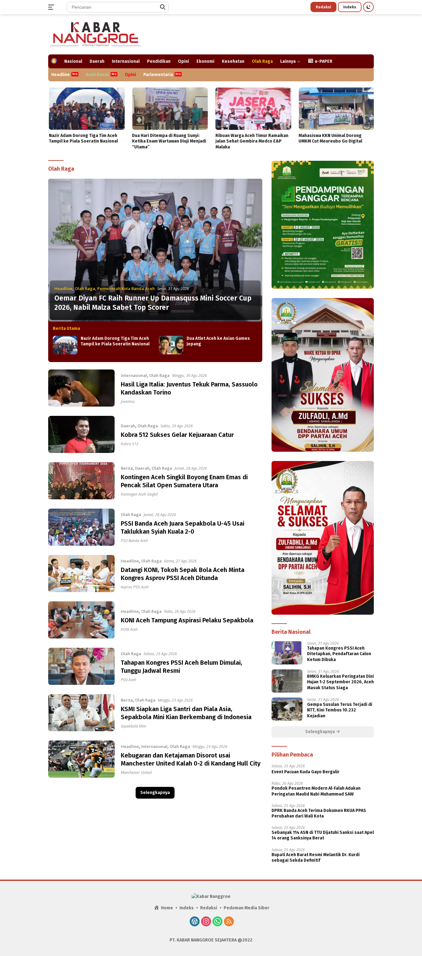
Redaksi (323, 7)
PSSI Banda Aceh (134, 540)
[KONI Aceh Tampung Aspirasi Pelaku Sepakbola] (81, 619)
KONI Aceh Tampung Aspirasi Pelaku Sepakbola (187, 620)
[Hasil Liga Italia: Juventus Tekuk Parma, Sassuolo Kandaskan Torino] (81, 388)
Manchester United (136, 772)
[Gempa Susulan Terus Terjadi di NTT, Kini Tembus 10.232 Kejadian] (287, 709)
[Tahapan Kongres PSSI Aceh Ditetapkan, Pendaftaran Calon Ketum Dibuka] (287, 652)
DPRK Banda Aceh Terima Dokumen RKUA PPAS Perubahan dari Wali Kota (319, 813)
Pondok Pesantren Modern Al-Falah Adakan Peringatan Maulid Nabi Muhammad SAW (316, 791)
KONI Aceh (129, 629)
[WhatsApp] (217, 922)
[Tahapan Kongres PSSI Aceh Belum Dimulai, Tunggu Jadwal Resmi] (81, 666)
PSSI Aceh (128, 679)
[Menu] (52, 7)
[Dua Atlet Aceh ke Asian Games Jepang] (171, 345)
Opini (183, 61)
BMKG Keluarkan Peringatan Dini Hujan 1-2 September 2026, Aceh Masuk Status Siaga (340, 682)
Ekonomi (205, 61)
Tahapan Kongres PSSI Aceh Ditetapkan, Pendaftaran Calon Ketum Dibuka (339, 654)
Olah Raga (262, 61)
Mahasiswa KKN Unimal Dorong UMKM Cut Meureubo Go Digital (330, 138)
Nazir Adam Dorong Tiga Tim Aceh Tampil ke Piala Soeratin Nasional (82, 138)
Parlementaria (158, 74)
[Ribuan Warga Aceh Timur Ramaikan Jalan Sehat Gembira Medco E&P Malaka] (253, 108)
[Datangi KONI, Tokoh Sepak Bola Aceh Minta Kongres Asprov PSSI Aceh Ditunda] (81, 573)
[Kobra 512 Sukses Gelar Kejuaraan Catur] (81, 434)
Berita (127, 468)
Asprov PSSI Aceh (135, 587)
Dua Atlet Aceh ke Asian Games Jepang (218, 341)
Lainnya (288, 61)
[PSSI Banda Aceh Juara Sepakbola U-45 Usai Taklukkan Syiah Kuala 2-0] (81, 527)
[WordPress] (195, 922)
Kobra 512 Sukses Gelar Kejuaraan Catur (177, 434)
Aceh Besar (97, 74)
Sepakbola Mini (133, 726)
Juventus (128, 401)
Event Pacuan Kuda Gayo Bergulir (306, 772)
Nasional (73, 61)
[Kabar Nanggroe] (96, 34)
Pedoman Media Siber (246, 908)
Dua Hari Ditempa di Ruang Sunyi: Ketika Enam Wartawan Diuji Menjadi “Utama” (169, 141)
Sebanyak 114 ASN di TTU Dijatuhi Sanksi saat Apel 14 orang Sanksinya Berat (323, 835)
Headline (60, 74)
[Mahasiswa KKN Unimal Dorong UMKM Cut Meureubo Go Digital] (336, 108)
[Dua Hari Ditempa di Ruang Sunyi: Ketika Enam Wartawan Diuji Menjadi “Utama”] (170, 108)
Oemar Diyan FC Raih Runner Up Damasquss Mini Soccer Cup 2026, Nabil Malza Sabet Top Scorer (152, 303)
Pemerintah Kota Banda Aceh (126, 288)
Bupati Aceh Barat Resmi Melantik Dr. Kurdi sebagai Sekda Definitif (316, 857)
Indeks (349, 7)
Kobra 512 (129, 443)
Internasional (126, 61)
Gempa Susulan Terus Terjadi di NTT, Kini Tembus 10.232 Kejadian (339, 710)
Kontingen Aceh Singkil (139, 494)
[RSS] (229, 922)
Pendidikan (159, 61)
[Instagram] (206, 922)
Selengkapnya (155, 792)
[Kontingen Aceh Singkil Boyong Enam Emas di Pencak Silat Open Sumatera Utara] (81, 480)
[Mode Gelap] (368, 7)
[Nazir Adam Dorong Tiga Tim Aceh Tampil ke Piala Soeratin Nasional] (86, 108)
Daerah (97, 61)
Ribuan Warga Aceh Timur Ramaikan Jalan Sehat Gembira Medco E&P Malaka (251, 141)
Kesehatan (233, 61)
